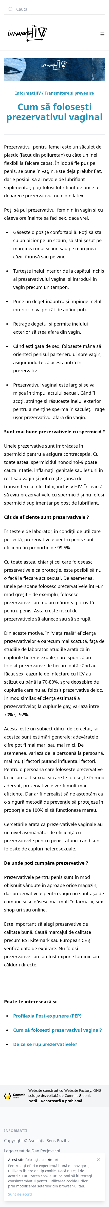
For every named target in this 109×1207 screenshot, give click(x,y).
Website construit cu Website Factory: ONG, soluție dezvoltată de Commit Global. (65, 1093)
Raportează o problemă (61, 1100)
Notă (32, 1100)
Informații (15, 1130)
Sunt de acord (20, 1194)
